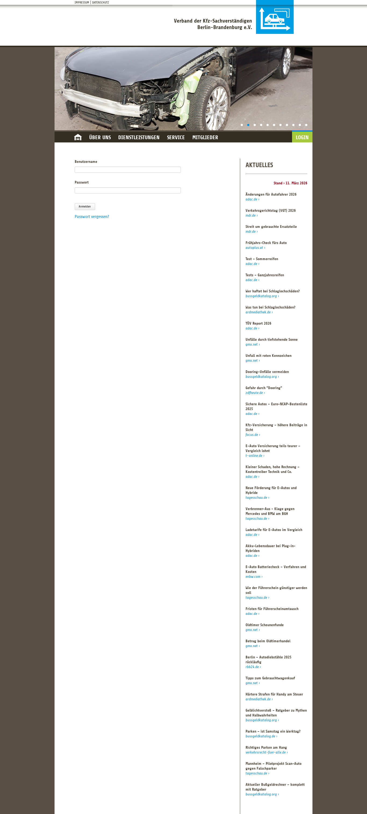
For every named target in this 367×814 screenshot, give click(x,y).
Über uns (100, 137)
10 (300, 125)
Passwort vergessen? (92, 216)
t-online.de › (255, 456)
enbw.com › (254, 577)
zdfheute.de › (255, 393)
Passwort (82, 182)
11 (306, 125)
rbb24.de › (253, 667)
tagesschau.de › (257, 498)
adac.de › (252, 199)
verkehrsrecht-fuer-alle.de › (267, 752)
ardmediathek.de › (259, 312)
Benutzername (86, 161)
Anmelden (85, 206)
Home (78, 137)
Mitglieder (205, 137)
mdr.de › (252, 215)
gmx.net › (253, 344)
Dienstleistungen (139, 137)
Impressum (82, 2)
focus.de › (253, 435)
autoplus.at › (255, 248)
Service (176, 137)
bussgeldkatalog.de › (261, 736)
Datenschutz (100, 2)
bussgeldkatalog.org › (262, 296)
